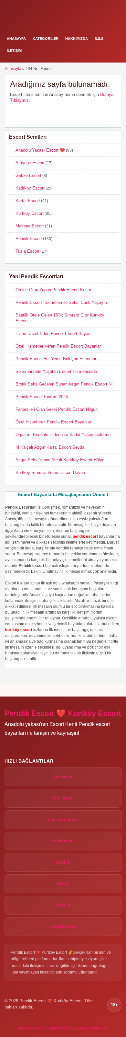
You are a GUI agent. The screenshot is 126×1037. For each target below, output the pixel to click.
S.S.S (99, 38)
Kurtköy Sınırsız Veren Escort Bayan (50, 472)
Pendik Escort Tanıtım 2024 (42, 396)
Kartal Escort (28, 200)
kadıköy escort (59, 1028)
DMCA (63, 883)
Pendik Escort (29, 238)
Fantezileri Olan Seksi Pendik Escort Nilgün (57, 409)
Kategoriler (45, 38)
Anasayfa (16, 38)
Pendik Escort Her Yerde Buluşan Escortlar (56, 358)
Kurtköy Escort (30, 213)
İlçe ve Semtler (63, 819)
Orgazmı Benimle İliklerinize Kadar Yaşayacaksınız (64, 434)
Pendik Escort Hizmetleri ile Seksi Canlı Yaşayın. (62, 302)
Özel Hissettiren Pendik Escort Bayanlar (53, 422)
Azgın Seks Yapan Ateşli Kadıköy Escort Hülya (60, 459)
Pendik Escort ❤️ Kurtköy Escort (63, 713)
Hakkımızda (76, 38)
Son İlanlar (63, 798)
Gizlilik (63, 862)
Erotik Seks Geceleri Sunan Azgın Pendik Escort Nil (64, 384)
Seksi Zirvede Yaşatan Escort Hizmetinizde (56, 371)
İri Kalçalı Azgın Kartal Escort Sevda (50, 447)
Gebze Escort (28, 175)
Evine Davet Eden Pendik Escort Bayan (53, 333)
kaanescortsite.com (92, 1028)
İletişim (14, 50)
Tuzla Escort (27, 251)
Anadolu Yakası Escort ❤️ (40, 150)
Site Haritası (63, 926)
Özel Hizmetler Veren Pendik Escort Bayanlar (58, 346)
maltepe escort (31, 1028)
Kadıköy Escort (30, 188)
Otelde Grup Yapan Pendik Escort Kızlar (53, 289)
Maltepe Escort (30, 226)
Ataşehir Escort (30, 162)
